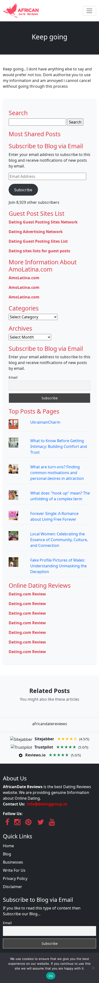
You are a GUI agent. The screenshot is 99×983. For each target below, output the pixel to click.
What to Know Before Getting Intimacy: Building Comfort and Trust (58, 446)
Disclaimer (12, 886)
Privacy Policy (15, 878)
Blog (7, 854)
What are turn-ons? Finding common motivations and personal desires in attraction (57, 472)
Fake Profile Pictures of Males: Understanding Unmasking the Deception (58, 565)
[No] (93, 967)
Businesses (13, 862)
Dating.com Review (27, 594)
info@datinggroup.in (47, 804)
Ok (51, 976)
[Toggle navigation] (89, 11)
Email (13, 377)
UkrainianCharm (45, 422)
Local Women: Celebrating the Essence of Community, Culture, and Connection (59, 539)
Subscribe (23, 189)
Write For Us (14, 870)
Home (8, 845)
